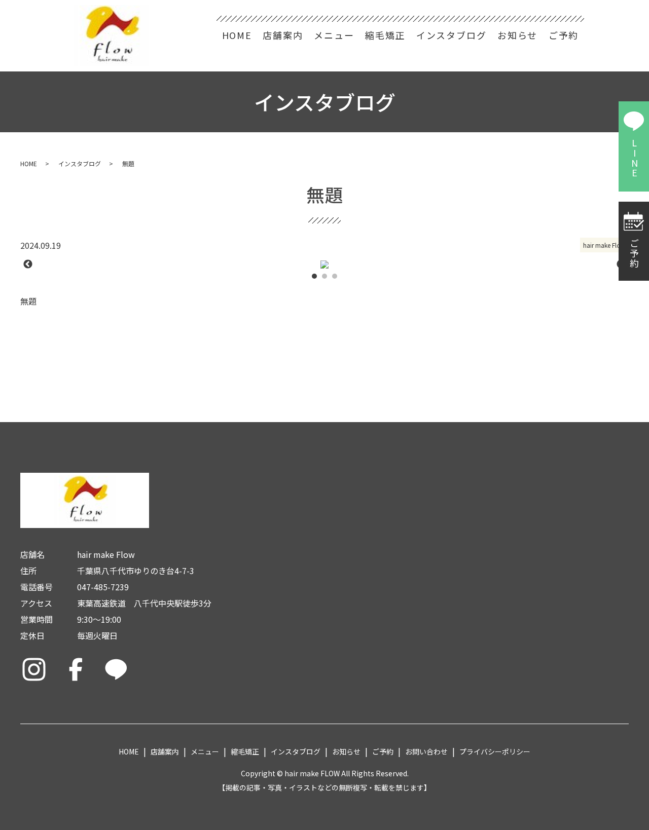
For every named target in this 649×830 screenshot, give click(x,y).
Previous (28, 264)
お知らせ (517, 35)
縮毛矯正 (385, 35)
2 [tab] (324, 276)
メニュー (334, 35)
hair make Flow (604, 245)
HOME (237, 35)
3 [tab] (335, 276)
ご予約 (564, 35)
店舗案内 (283, 35)
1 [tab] (314, 276)
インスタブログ (451, 35)
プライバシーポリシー (494, 751)
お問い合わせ (426, 751)
